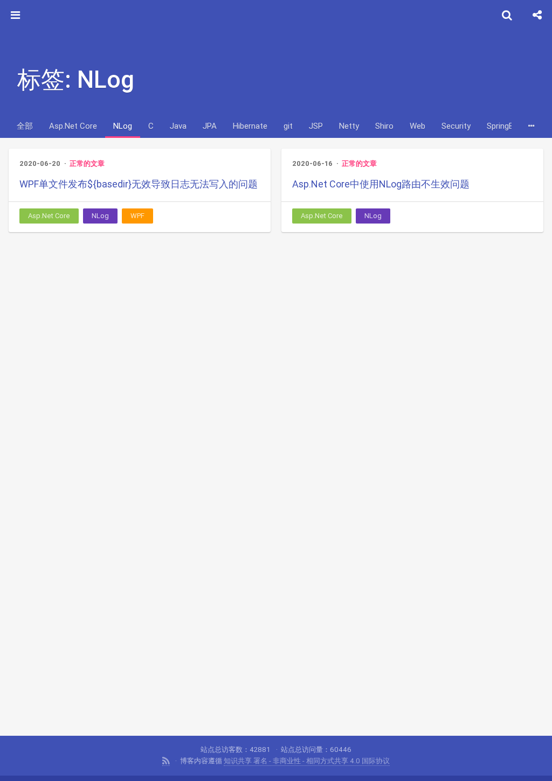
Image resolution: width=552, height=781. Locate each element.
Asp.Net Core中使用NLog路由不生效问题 (381, 184)
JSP (316, 126)
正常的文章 (87, 163)
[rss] (166, 761)
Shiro (384, 126)
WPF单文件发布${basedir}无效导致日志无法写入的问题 (138, 184)
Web (417, 126)
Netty (349, 126)
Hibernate (250, 126)
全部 (25, 126)
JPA (210, 126)
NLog (122, 126)
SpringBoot (507, 126)
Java (178, 126)
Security (456, 126)
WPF (137, 215)
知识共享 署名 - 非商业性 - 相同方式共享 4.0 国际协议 (307, 760)
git (288, 126)
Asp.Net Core (73, 126)
